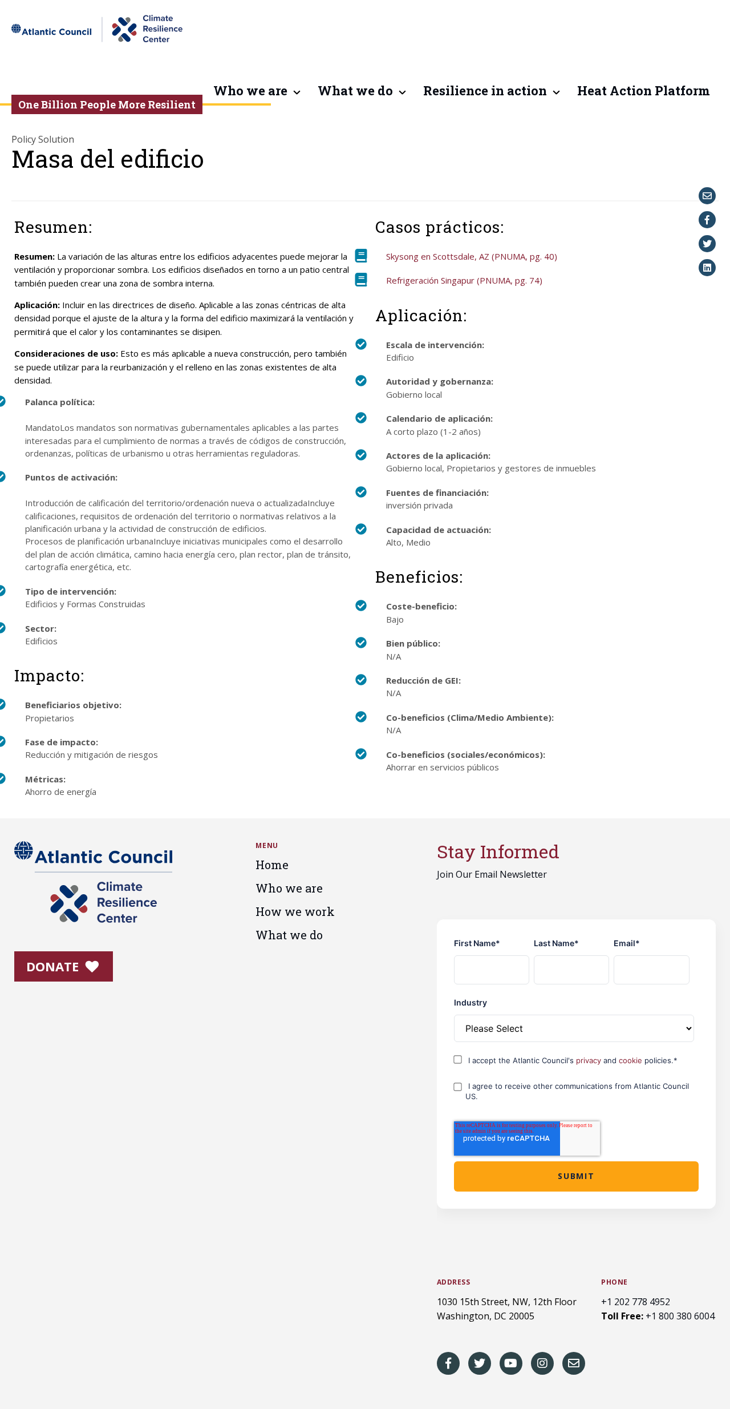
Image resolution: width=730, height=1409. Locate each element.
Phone (614, 1282)
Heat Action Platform (643, 91)
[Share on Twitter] (707, 243)
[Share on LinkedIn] (707, 267)
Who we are (250, 91)
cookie (631, 1060)
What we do (355, 91)
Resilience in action (485, 91)
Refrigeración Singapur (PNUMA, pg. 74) (464, 280)
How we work (295, 911)
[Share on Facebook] (707, 219)
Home (272, 864)
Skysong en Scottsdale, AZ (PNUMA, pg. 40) (471, 256)
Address (454, 1282)
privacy (589, 1060)
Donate (54, 966)
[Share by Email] (707, 195)
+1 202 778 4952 (635, 1301)
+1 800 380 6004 (680, 1316)
